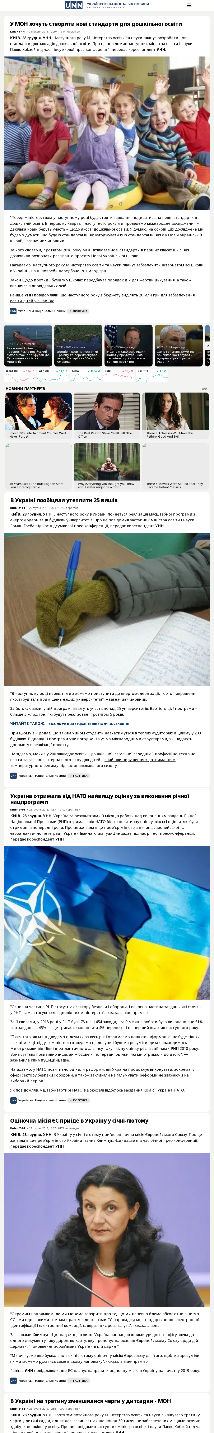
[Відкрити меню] (188, 5)
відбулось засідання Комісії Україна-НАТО (144, 1090)
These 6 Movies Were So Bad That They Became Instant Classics (174, 485)
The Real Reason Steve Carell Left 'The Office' (105, 434)
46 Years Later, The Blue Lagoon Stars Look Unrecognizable (36, 485)
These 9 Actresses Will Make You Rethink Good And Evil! (169, 434)
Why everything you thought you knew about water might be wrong (106, 485)
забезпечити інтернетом (160, 264)
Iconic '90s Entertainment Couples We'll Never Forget (37, 434)
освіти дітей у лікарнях (32, 300)
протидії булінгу (49, 279)
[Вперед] (208, 345)
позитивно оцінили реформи (76, 1069)
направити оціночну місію (113, 1370)
